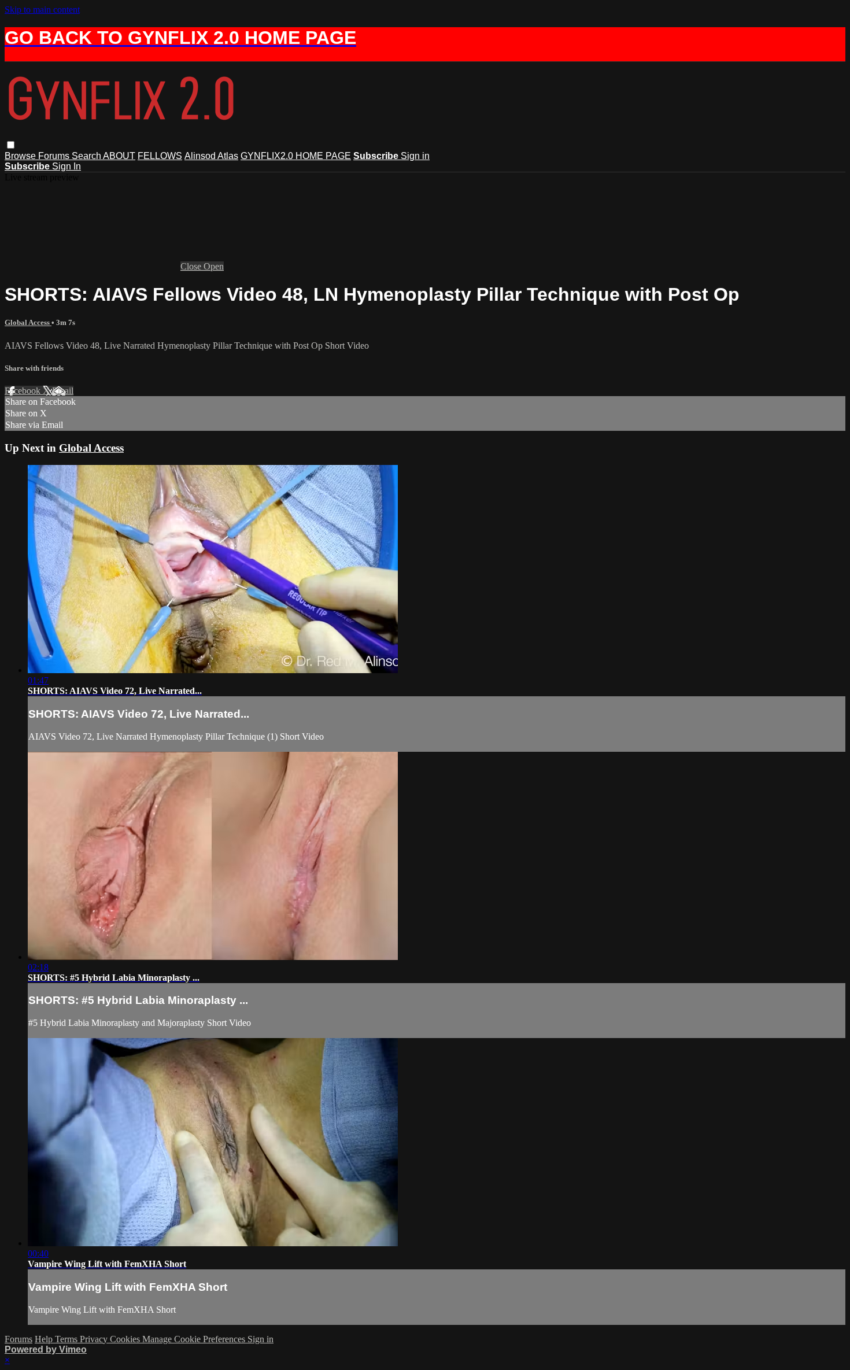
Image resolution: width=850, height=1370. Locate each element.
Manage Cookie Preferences (194, 1339)
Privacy (95, 1339)
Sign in (415, 156)
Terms (67, 1339)
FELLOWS (160, 156)
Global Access (28, 322)
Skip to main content (42, 9)
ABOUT (119, 156)
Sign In (66, 166)
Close (192, 266)
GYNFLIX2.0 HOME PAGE (296, 156)
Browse (21, 156)
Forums (55, 156)
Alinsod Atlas (211, 156)
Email (62, 391)
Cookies (126, 1339)
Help (45, 1339)
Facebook (24, 391)
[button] (10, 145)
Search (87, 156)
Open (214, 266)
